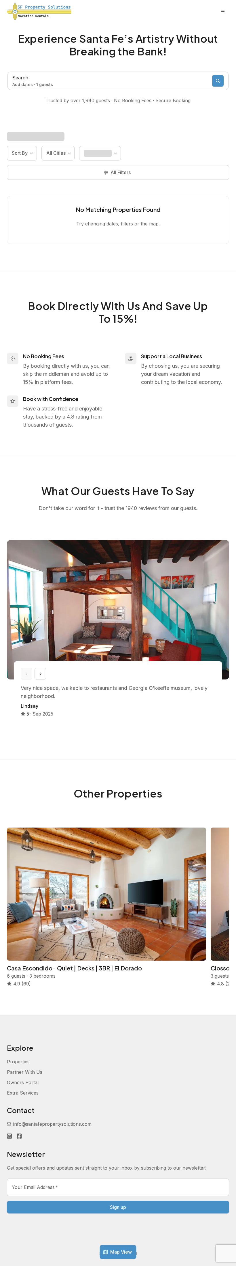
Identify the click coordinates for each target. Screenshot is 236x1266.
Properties (18, 1062)
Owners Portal (23, 1082)
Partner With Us (24, 1072)
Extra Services (23, 1093)
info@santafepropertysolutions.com (52, 1124)
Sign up (118, 1207)
